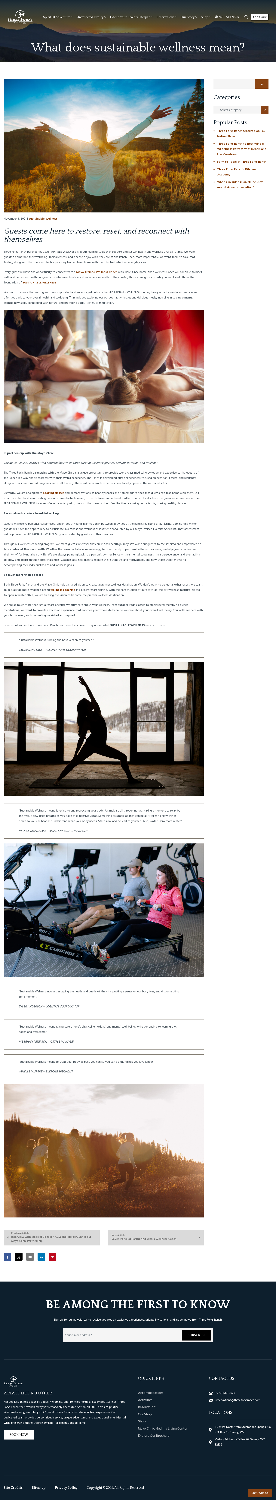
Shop (142, 1421)
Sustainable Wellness (43, 218)
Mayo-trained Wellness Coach (96, 272)
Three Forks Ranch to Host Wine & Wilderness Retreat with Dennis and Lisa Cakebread (241, 149)
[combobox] (241, 110)
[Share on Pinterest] (52, 1257)
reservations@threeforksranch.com (238, 1400)
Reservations (147, 1407)
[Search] (261, 84)
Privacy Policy (66, 1488)
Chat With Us (260, 1493)
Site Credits (13, 1488)
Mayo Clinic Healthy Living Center (162, 1429)
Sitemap (39, 1488)
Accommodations (150, 1393)
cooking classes (53, 493)
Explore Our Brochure (154, 1436)
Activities (145, 1400)
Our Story (145, 1414)
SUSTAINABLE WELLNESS (40, 282)
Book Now (259, 17)
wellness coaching (63, 590)
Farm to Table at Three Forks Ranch (241, 161)
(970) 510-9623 (225, 1393)
